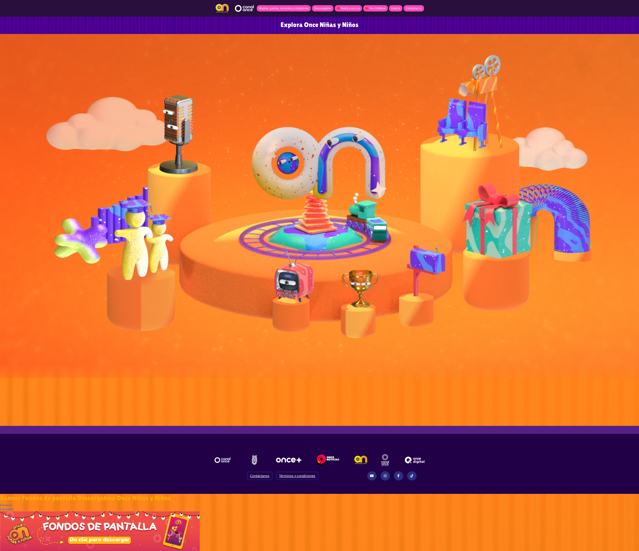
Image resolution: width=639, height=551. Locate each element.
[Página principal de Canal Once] (222, 460)
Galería (395, 8)
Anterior (7, 505)
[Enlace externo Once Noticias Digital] (328, 460)
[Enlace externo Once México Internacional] (385, 460)
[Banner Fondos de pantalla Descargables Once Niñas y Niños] (100, 531)
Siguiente (6, 509)
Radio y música (350, 8)
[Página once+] (289, 460)
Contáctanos (414, 8)
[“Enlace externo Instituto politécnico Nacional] (254, 460)
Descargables (322, 8)
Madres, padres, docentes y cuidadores (284, 8)
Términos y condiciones (297, 476)
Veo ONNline (377, 8)
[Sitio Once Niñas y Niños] (360, 460)
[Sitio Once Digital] (415, 460)
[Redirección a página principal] (222, 8)
